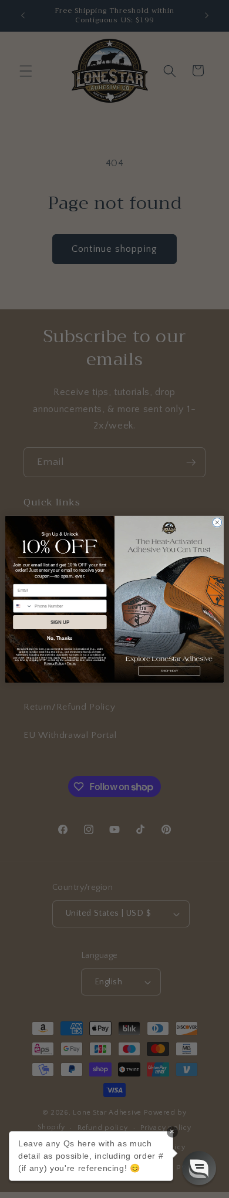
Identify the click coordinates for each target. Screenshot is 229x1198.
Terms (71, 663)
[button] (199, 1168)
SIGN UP (60, 622)
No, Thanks (59, 638)
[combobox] (23, 605)
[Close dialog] (217, 522)
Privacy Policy (54, 663)
